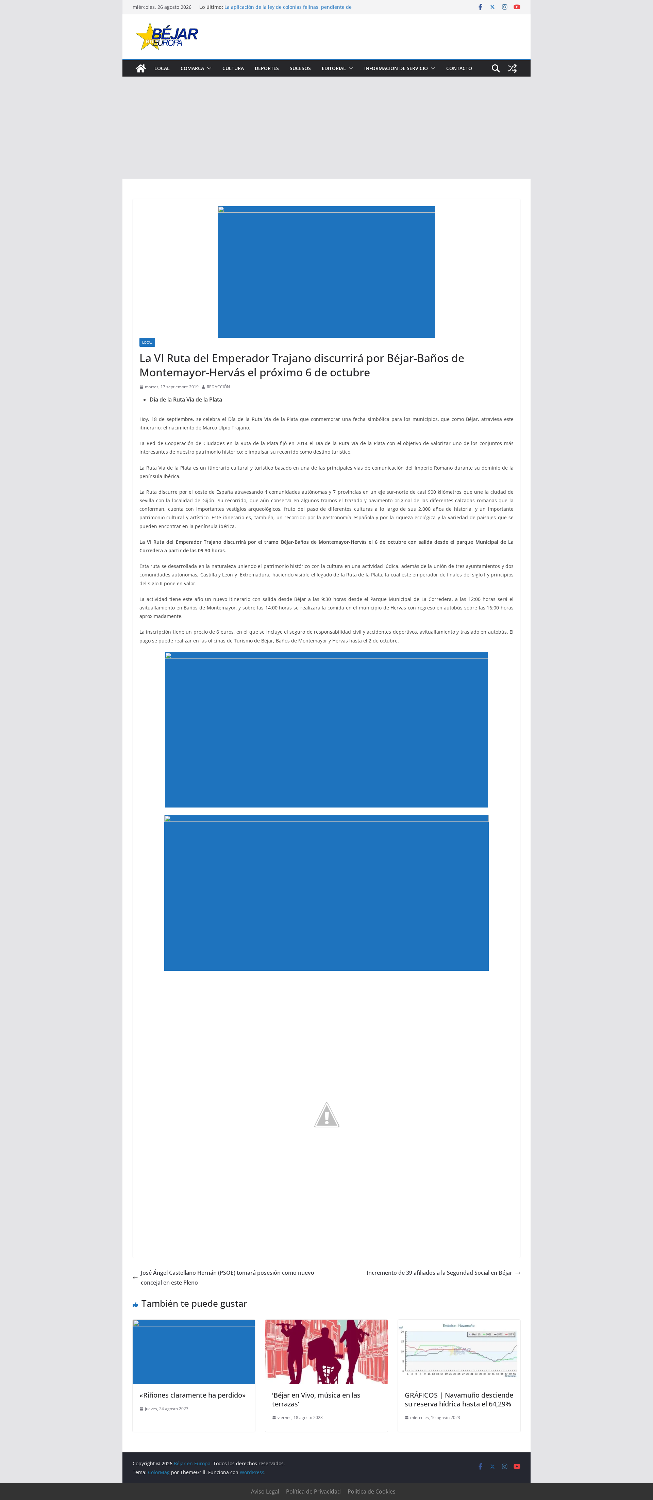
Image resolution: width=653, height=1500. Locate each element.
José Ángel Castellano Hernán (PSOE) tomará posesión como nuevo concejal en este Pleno (227, 1277)
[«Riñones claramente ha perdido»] (194, 1324)
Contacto (459, 68)
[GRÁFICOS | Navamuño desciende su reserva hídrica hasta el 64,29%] (459, 1324)
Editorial (334, 68)
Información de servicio (396, 68)
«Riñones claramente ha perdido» (192, 1395)
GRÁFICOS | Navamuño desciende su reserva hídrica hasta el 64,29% (459, 1399)
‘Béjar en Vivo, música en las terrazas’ (316, 1399)
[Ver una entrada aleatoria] (512, 68)
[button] (208, 68)
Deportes (267, 68)
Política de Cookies (372, 1491)
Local (162, 68)
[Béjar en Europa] (141, 68)
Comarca (192, 68)
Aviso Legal (265, 1491)
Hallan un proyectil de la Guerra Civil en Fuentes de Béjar (289, 7)
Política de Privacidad (313, 1491)
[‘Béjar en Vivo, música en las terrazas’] (326, 1324)
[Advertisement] (326, 127)
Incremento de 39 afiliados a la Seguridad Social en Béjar (439, 1272)
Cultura (233, 68)
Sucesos (300, 68)
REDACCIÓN (218, 387)
